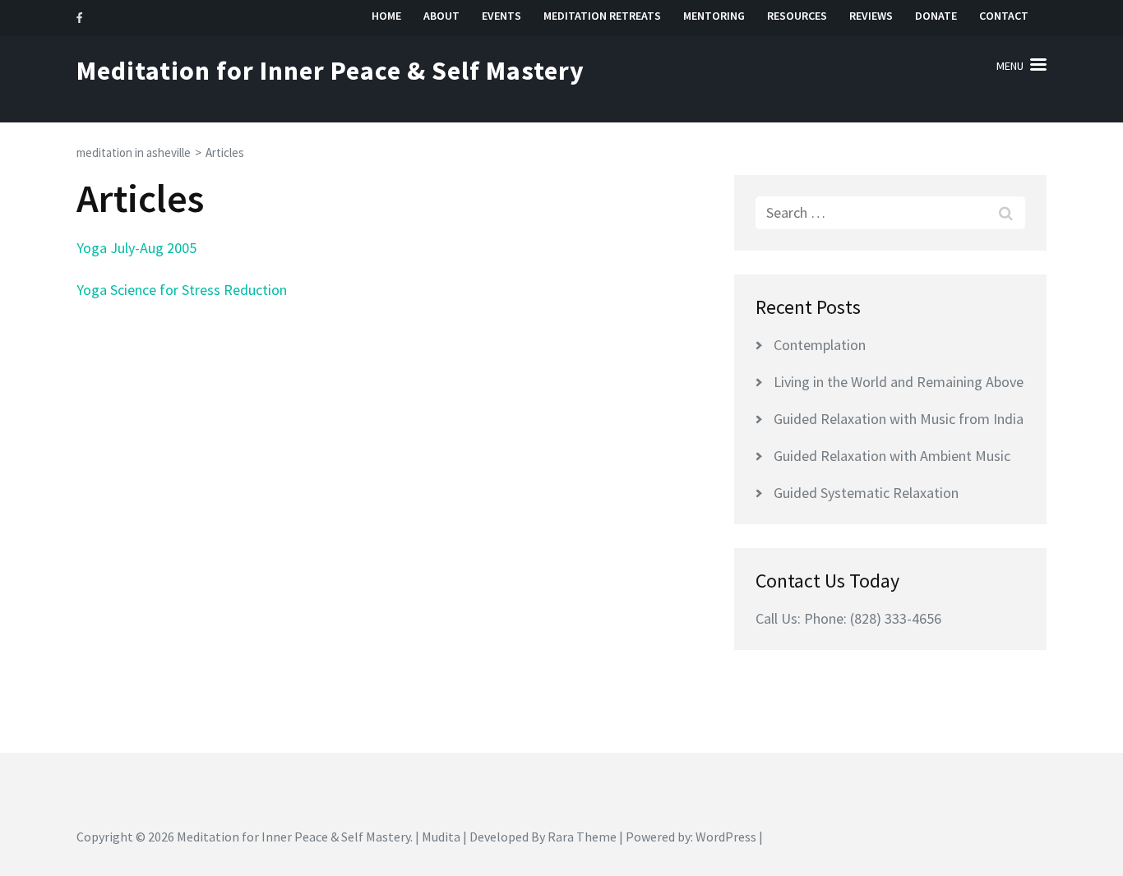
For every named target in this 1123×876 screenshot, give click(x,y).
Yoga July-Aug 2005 (136, 247)
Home (386, 16)
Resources (797, 16)
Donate (936, 16)
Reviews (871, 16)
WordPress (726, 836)
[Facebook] (79, 18)
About (441, 16)
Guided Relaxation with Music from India (899, 418)
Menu (1010, 65)
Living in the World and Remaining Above (899, 381)
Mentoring (714, 16)
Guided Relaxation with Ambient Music (892, 455)
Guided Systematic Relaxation (866, 492)
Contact (1003, 16)
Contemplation (820, 344)
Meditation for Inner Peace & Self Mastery (330, 70)
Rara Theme (582, 836)
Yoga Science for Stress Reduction (181, 289)
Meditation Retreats (602, 16)
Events (501, 16)
